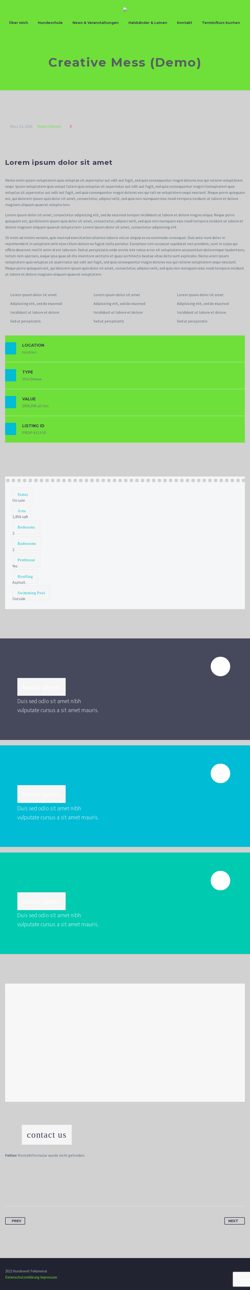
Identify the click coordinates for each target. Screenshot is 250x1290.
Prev (16, 1221)
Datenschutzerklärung (22, 1277)
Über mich (18, 23)
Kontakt (184, 23)
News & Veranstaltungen (96, 23)
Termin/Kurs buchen (221, 23)
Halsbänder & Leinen (147, 23)
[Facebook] (9, 1191)
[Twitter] (18, 1191)
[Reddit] (54, 1191)
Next (233, 1221)
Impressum (48, 1277)
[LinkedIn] (45, 1191)
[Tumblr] (36, 1191)
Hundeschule (50, 23)
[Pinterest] (27, 1191)
